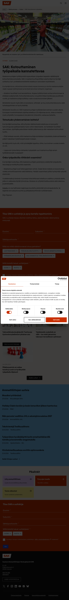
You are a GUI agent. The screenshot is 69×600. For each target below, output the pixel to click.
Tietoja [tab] (57, 284)
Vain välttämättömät (34, 320)
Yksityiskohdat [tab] (34, 284)
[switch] (26, 312)
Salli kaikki (56, 320)
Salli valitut (12, 320)
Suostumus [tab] (12, 284)
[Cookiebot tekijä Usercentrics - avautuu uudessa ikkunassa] (59, 278)
